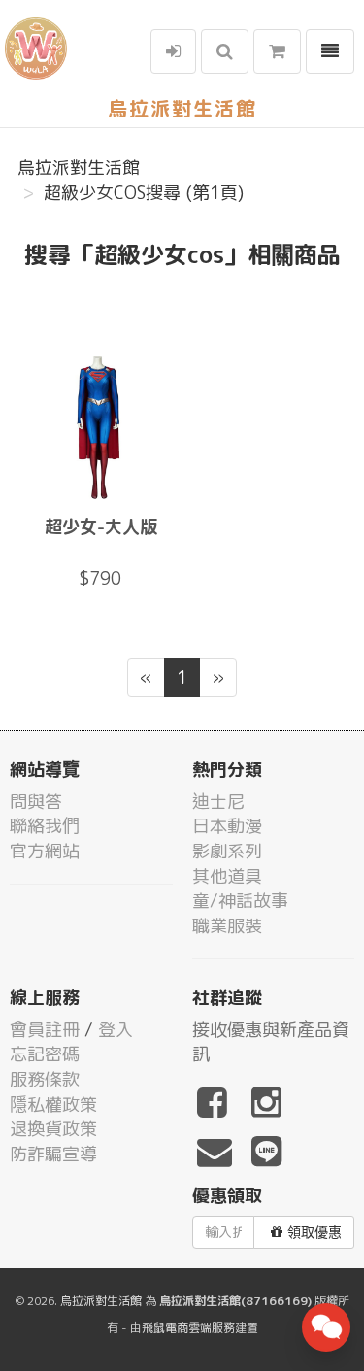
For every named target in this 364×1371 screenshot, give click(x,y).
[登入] (173, 51)
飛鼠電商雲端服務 (188, 1328)
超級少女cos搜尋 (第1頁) (144, 193)
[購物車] (277, 51)
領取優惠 (314, 1232)
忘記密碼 (45, 1054)
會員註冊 (45, 1030)
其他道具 (227, 876)
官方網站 (45, 851)
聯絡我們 (45, 826)
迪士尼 (218, 801)
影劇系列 (227, 851)
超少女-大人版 (101, 527)
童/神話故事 (240, 900)
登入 (115, 1030)
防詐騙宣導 (53, 1154)
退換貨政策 (53, 1129)
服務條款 (45, 1079)
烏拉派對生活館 (78, 167)
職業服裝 (227, 926)
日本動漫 (227, 826)
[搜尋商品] (224, 51)
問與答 (36, 801)
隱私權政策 (53, 1104)
